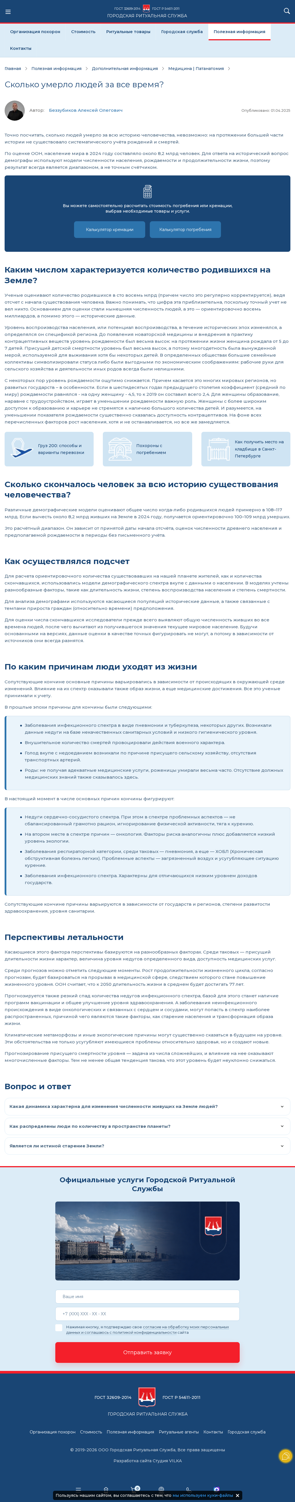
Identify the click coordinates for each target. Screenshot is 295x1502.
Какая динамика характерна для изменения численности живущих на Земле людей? (114, 1106)
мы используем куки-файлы (203, 1495)
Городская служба (182, 31)
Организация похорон (35, 31)
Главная (13, 69)
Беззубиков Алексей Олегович (86, 110)
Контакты (20, 48)
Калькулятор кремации (109, 229)
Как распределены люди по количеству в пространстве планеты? (90, 1126)
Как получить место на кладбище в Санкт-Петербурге (259, 449)
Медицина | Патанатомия (196, 69)
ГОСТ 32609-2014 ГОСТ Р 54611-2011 (147, 12)
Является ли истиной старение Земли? (57, 1146)
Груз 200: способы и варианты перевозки (61, 449)
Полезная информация (239, 31)
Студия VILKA (167, 1460)
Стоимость (83, 31)
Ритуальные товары (128, 31)
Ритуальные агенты (179, 1432)
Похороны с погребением (151, 449)
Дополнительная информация (125, 69)
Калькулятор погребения (185, 229)
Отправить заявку (147, 1352)
